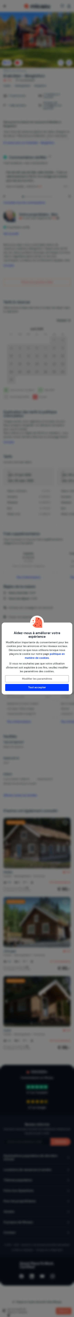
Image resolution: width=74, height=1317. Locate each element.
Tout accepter (37, 687)
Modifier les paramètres (37, 678)
